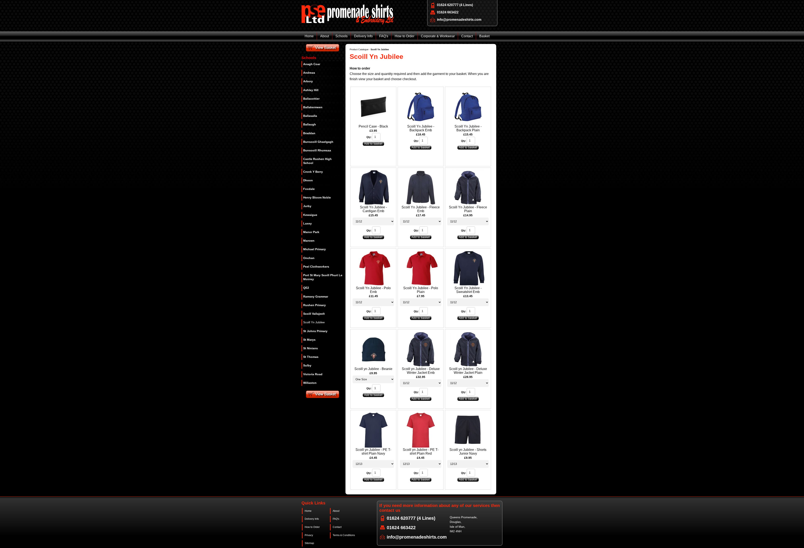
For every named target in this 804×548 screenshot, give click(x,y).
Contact (467, 36)
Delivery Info (363, 36)
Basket (484, 36)
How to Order (404, 36)
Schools (341, 36)
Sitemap (309, 543)
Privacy (309, 535)
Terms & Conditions (344, 535)
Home (309, 36)
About (324, 36)
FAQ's (383, 36)
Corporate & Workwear (438, 36)
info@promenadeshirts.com (459, 19)
